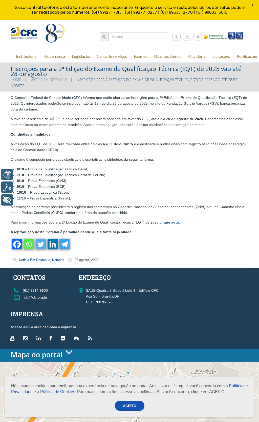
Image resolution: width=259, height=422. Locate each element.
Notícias (58, 260)
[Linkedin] (52, 244)
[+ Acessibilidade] (7, 200)
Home (16, 79)
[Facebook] (16, 244)
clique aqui (169, 222)
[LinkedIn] (40, 338)
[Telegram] (64, 244)
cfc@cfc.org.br (35, 297)
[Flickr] (64, 338)
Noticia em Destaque (48, 79)
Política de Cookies (57, 392)
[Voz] (7, 187)
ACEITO (129, 406)
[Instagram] (27, 338)
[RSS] (91, 338)
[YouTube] (13, 338)
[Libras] (7, 174)
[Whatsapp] (28, 244)
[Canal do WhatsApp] (77, 338)
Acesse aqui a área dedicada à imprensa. (44, 327)
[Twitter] (40, 244)
